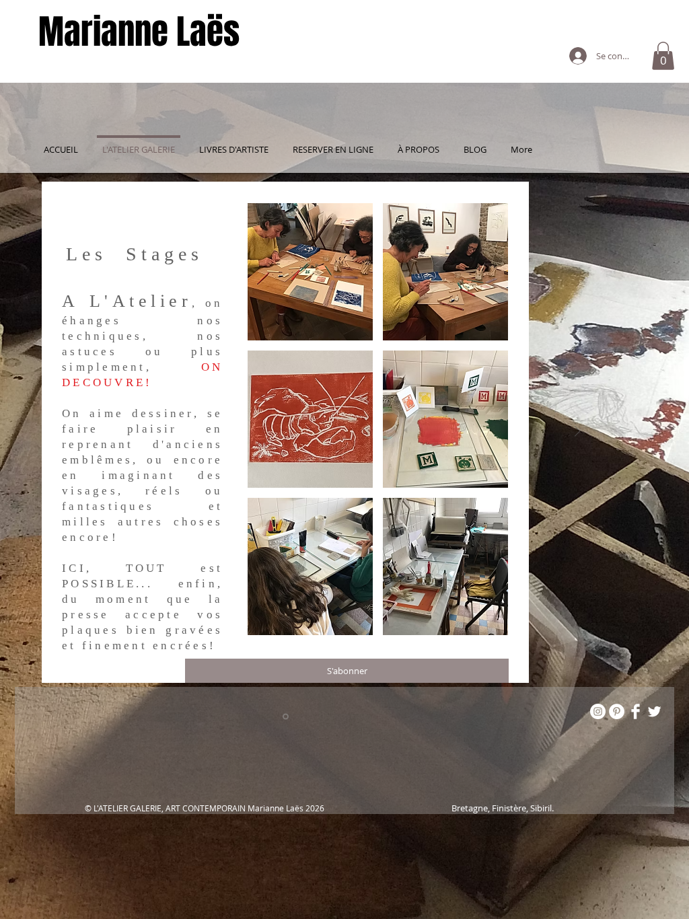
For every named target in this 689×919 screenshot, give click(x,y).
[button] (663, 56)
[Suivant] (577, 432)
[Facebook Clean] (635, 711)
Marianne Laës (139, 32)
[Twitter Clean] (654, 711)
